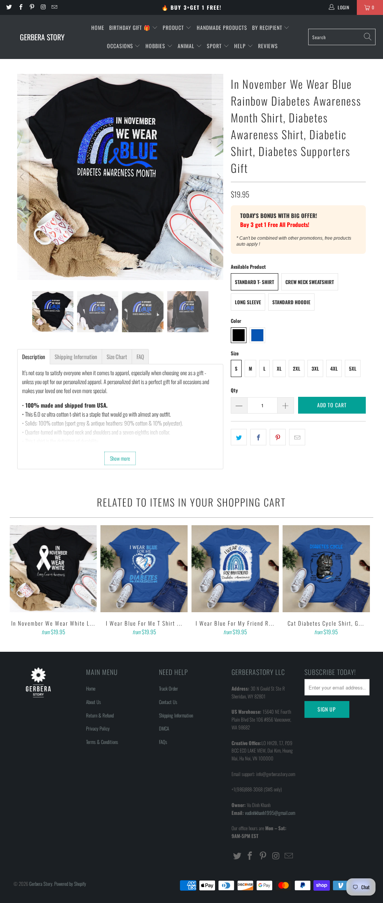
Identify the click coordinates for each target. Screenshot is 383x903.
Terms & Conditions (102, 741)
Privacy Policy (98, 728)
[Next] (218, 177)
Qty (234, 390)
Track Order (168, 688)
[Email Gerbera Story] (54, 7)
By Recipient (268, 27)
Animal (187, 46)
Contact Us (168, 702)
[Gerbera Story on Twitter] (9, 7)
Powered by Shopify (70, 883)
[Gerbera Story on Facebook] (20, 7)
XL (279, 368)
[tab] (33, 356)
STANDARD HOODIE (291, 302)
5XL (352, 368)
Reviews (268, 46)
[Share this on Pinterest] (278, 437)
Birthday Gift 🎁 (130, 27)
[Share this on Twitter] (239, 437)
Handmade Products (222, 27)
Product (174, 27)
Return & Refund (100, 715)
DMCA (164, 728)
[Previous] (23, 177)
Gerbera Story (40, 883)
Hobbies (156, 46)
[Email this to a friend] (297, 437)
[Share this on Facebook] (258, 437)
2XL (296, 368)
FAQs (163, 741)
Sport (215, 46)
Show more (120, 458)
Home (97, 27)
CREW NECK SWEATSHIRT (309, 282)
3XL (315, 368)
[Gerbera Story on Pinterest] (31, 7)
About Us (93, 702)
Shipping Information (176, 715)
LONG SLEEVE (248, 302)
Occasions (121, 46)
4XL (334, 368)
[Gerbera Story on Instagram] (43, 7)
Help (240, 46)
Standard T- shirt (254, 282)
